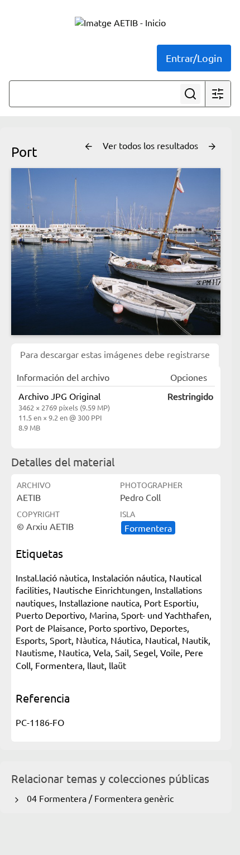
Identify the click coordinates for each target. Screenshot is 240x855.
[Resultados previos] (88, 147)
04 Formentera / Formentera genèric (98, 798)
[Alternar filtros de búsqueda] (218, 94)
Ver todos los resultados (151, 145)
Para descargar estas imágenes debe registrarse (115, 354)
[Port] (115, 252)
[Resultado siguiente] (212, 147)
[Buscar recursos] (190, 94)
